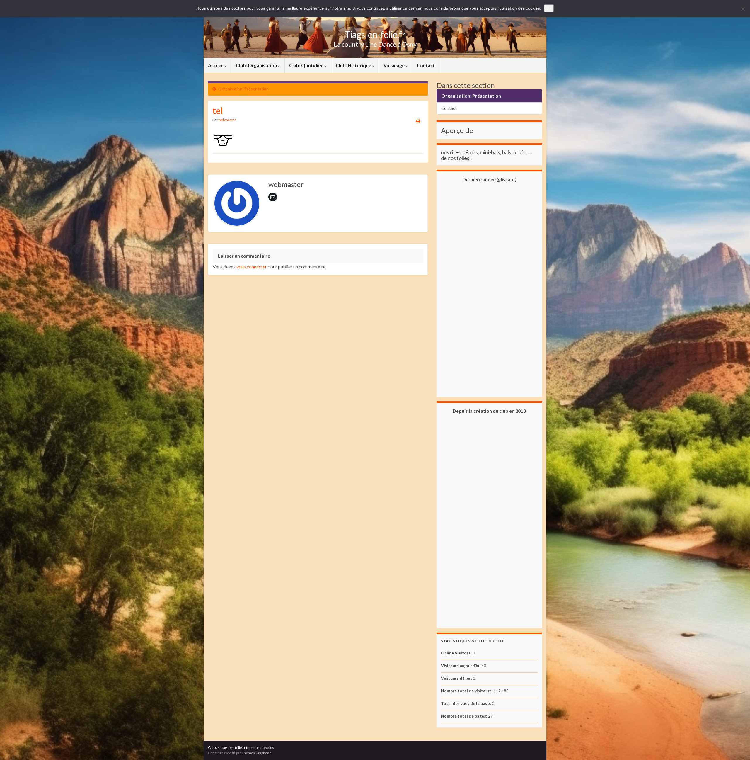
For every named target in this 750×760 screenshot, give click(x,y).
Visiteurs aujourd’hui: (462, 665)
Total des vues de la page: (466, 703)
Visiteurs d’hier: (457, 678)
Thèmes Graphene (256, 753)
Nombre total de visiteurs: (467, 690)
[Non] (743, 9)
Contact (426, 65)
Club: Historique (354, 65)
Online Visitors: (457, 652)
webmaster (227, 120)
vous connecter (251, 266)
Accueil (216, 65)
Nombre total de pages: (464, 715)
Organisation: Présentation (243, 88)
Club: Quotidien (306, 65)
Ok (548, 8)
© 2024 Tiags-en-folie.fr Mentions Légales (241, 747)
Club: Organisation (257, 65)
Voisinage (394, 65)
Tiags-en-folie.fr (375, 34)
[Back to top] (736, 746)
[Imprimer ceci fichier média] (418, 120)
